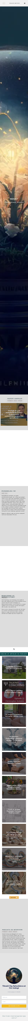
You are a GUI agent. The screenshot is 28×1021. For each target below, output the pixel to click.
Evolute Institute (14, 3)
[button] (25, 3)
